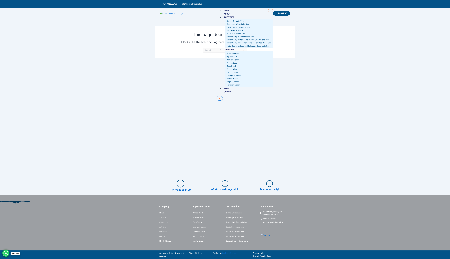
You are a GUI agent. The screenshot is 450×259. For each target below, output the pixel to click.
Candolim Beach (233, 72)
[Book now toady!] (269, 183)
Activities (229, 17)
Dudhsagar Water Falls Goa (238, 24)
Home (226, 11)
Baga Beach (231, 66)
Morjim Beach (232, 79)
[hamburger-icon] (270, 10)
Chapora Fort (232, 69)
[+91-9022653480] (180, 183)
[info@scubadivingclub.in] (225, 183)
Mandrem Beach (233, 85)
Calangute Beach (234, 75)
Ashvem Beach (233, 60)
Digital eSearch (229, 253)
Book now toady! (269, 189)
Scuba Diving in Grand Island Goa (240, 37)
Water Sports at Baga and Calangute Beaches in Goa (248, 46)
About (227, 14)
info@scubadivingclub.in (225, 189)
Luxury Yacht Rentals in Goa (238, 27)
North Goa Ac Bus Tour (236, 33)
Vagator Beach (233, 82)
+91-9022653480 (180, 189)
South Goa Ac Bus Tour (236, 30)
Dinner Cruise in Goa (235, 21)
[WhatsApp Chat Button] (5, 253)
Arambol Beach (233, 53)
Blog (226, 88)
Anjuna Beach (232, 63)
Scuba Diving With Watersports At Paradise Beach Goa (249, 43)
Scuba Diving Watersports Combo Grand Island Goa (248, 40)
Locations (229, 50)
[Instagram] (286, 2)
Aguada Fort (232, 57)
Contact (228, 92)
